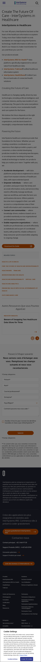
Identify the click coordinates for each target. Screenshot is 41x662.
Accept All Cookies (26, 659)
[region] (20, 645)
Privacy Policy (23, 655)
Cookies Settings (12, 659)
